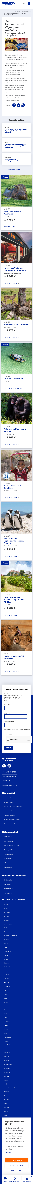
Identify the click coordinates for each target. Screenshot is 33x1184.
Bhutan (6, 928)
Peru (5, 1095)
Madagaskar (7, 1037)
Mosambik (7, 1072)
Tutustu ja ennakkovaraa (14, 388)
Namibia (6, 1076)
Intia (5, 990)
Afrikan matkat (8, 802)
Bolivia (6, 932)
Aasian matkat (8, 798)
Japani (6, 1006)
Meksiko (6, 1056)
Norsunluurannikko (10, 1088)
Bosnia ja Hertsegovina (11, 936)
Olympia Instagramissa (9, 766)
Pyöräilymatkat (8, 850)
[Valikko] (29, 3)
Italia (5, 998)
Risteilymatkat (8, 858)
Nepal (5, 1080)
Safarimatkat (8, 867)
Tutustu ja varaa (10, 227)
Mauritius (7, 1053)
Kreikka (6, 1025)
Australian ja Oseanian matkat (13, 806)
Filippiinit (6, 975)
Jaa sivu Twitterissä (18, 105)
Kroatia (6, 1029)
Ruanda (6, 1111)
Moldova (6, 1060)
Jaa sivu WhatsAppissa (23, 105)
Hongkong (7, 986)
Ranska (6, 1103)
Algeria (6, 908)
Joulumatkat (8, 884)
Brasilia (6, 943)
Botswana (7, 939)
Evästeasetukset (16, 1170)
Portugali (7, 1099)
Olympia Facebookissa (4, 766)
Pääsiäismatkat (8, 889)
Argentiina (7, 912)
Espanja (6, 963)
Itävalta (6, 1002)
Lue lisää (8, 1152)
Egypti (6, 959)
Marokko (6, 1049)
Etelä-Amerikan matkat (11, 811)
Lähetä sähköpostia (9, 776)
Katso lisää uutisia (14, 169)
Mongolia (7, 1068)
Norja (5, 1084)
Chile (5, 947)
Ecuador (6, 955)
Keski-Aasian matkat (10, 824)
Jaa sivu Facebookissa (14, 105)
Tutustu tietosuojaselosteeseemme (13, 731)
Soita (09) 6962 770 (9, 772)
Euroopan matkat (9, 815)
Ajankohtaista (26, 11)
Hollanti (6, 982)
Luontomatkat (8, 841)
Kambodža (7, 1010)
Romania (6, 1107)
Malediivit (7, 1045)
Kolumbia (7, 1021)
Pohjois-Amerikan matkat (12, 819)
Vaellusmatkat (8, 854)
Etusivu (17, 11)
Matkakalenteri (8, 893)
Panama (6, 1092)
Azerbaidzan (8, 924)
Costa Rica (7, 951)
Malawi (6, 1041)
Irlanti (5, 994)
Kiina (5, 1017)
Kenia (5, 1014)
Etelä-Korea (7, 971)
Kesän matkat (8, 880)
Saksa (5, 1115)
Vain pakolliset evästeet (16, 1165)
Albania (6, 904)
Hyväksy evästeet (16, 1160)
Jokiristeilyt (7, 863)
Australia (6, 920)
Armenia (6, 916)
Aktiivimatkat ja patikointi (11, 845)
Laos (5, 1033)
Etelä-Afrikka (8, 967)
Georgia (6, 978)
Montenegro (8, 1064)
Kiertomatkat (8, 837)
